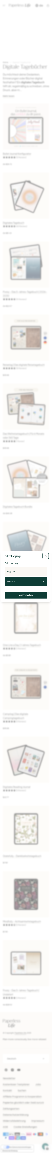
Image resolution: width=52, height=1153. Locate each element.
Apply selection (26, 595)
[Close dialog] (45, 556)
